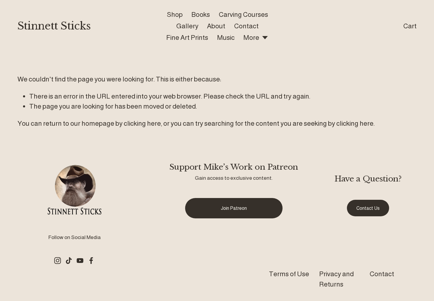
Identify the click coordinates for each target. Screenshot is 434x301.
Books (200, 14)
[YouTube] (80, 260)
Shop (175, 14)
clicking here (142, 123)
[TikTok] (68, 260)
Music (226, 37)
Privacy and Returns (336, 279)
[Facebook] (91, 260)
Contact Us (368, 208)
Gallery (187, 26)
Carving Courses (243, 14)
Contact (246, 26)
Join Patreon (234, 208)
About (216, 26)
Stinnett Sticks (54, 25)
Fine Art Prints (187, 37)
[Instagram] (57, 260)
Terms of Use (289, 274)
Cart (410, 26)
